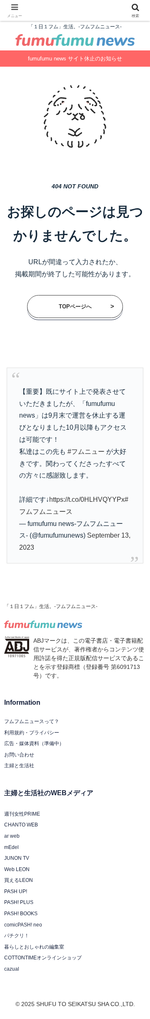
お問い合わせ (19, 755)
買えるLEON (18, 880)
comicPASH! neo (23, 925)
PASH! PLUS (18, 902)
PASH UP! (15, 891)
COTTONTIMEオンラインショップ (43, 958)
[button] (134, 985)
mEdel (11, 847)
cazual (11, 969)
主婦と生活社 (19, 766)
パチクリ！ (16, 936)
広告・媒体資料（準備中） (34, 743)
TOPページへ (86, 306)
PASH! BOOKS (21, 913)
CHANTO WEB (21, 825)
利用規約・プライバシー (31, 733)
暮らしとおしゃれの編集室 (34, 947)
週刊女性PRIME (22, 814)
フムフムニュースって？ (31, 721)
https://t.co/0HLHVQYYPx (87, 499)
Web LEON (17, 869)
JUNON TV (16, 858)
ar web (12, 836)
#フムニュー (86, 451)
